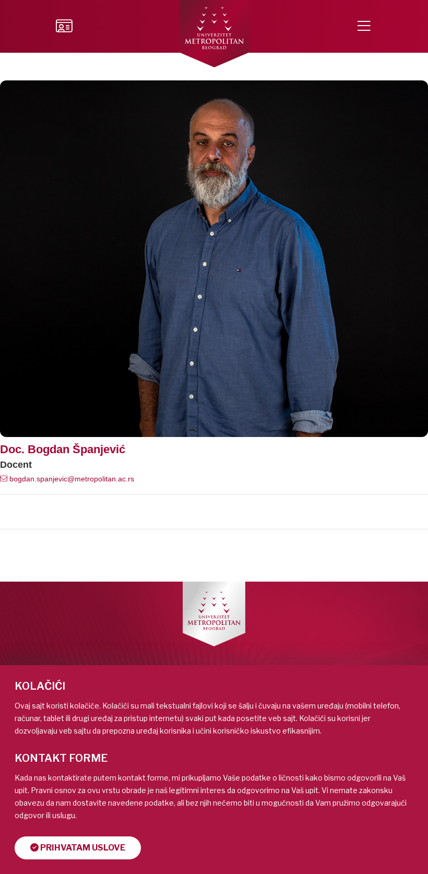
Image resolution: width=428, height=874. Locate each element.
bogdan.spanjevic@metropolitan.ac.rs (70, 479)
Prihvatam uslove (82, 848)
